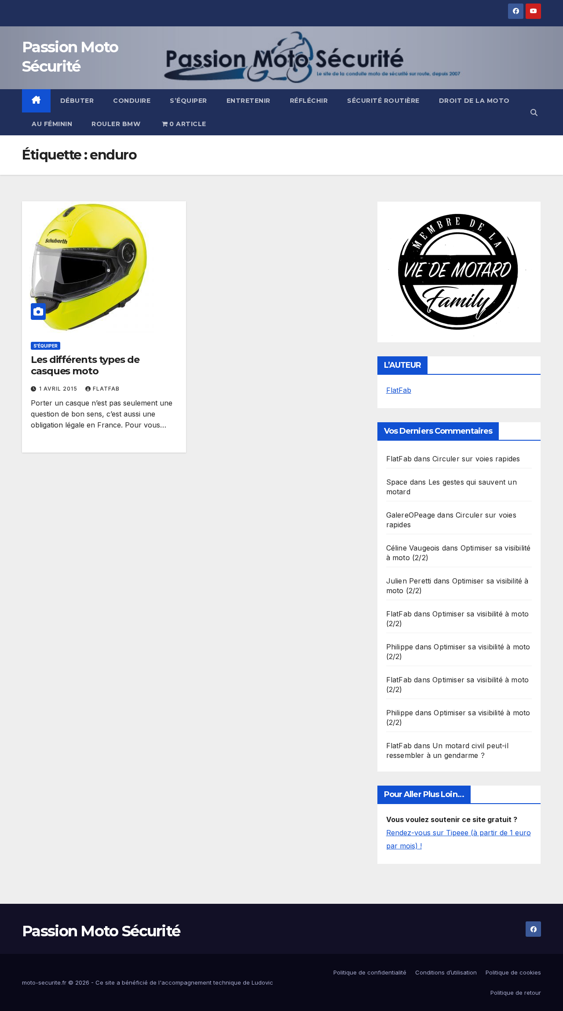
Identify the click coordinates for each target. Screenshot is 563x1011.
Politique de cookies (513, 972)
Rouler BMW (115, 124)
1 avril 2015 (59, 388)
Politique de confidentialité (369, 972)
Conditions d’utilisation (446, 972)
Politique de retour (515, 992)
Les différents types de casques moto (85, 365)
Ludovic (262, 982)
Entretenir (249, 101)
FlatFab (106, 388)
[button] (533, 112)
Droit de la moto (474, 101)
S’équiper (188, 101)
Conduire (131, 101)
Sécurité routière (383, 101)
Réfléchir (309, 101)
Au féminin (52, 124)
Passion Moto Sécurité (101, 931)
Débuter (77, 101)
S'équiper (45, 345)
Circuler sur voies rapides (476, 458)
